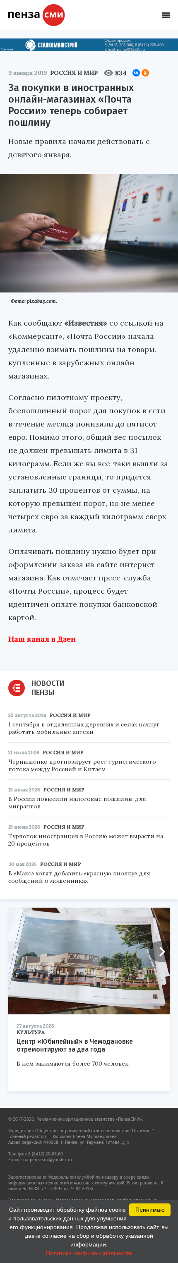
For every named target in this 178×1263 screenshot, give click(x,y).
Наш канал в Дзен (42, 639)
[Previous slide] (18, 951)
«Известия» (85, 323)
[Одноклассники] (145, 73)
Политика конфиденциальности (89, 1253)
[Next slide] (159, 951)
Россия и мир (74, 73)
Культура (31, 1032)
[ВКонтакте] (136, 73)
